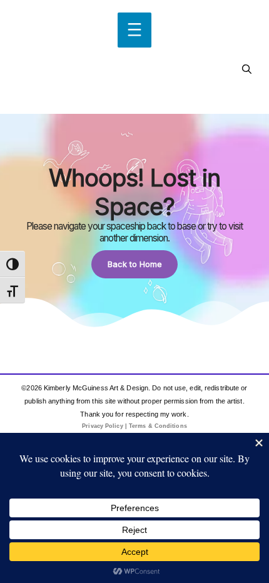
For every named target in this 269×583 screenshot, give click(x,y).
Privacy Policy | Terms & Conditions (134, 426)
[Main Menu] (134, 30)
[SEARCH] (246, 69)
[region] (134, 221)
